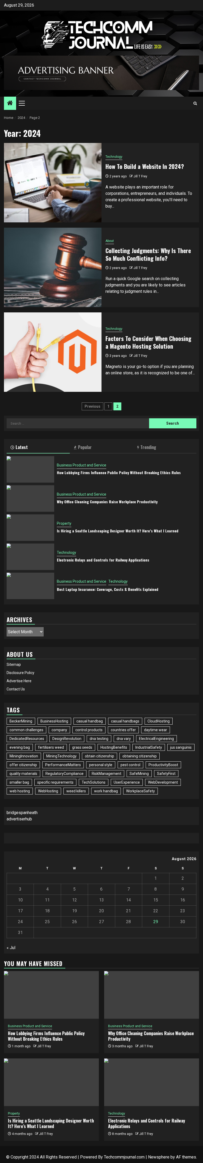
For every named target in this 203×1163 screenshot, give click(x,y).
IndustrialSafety (148, 747)
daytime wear (155, 730)
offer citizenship (23, 765)
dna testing (99, 739)
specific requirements (55, 782)
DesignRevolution (66, 739)
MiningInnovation (24, 756)
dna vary (124, 739)
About (109, 241)
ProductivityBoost (163, 765)
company (59, 730)
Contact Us (16, 689)
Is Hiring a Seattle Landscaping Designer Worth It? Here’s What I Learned (117, 530)
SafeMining (139, 773)
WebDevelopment (163, 782)
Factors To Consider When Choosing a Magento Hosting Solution (148, 342)
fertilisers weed (51, 747)
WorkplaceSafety (140, 791)
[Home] (10, 103)
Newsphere (158, 1157)
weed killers (76, 791)
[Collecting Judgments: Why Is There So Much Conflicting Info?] (53, 267)
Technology (113, 157)
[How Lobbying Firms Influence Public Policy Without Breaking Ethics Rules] (30, 469)
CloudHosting (158, 721)
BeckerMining (21, 721)
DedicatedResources (27, 739)
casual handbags (125, 721)
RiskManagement (106, 773)
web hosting (20, 791)
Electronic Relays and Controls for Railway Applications (103, 560)
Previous (92, 406)
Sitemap (14, 664)
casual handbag (89, 721)
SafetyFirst (166, 773)
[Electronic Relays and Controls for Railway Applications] (30, 557)
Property (64, 523)
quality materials (23, 773)
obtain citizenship (99, 756)
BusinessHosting (54, 721)
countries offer (123, 730)
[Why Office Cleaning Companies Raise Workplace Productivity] (30, 498)
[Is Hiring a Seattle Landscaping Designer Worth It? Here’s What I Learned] (30, 527)
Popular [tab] (85, 447)
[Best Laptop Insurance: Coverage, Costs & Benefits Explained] (30, 586)
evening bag (20, 747)
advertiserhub (19, 818)
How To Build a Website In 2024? (144, 166)
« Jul (11, 947)
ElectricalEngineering (156, 739)
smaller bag (19, 782)
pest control (130, 765)
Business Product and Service (81, 465)
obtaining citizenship (139, 756)
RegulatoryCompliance (64, 773)
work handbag (106, 791)
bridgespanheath (22, 812)
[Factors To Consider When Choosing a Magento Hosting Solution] (53, 352)
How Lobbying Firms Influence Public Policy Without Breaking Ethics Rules (119, 472)
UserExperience (127, 782)
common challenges (26, 730)
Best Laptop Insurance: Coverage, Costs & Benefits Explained (107, 589)
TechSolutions (93, 782)
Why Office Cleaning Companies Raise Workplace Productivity (107, 501)
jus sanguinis (181, 747)
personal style (100, 765)
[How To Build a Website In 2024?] (53, 182)
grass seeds (82, 747)
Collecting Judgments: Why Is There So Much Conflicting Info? (148, 254)
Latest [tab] (22, 447)
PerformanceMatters (63, 765)
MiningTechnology (61, 756)
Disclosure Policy (20, 673)
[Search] (195, 103)
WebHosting (48, 791)
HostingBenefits (113, 747)
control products (89, 730)
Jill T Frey (140, 176)
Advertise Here (19, 681)
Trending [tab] (148, 447)
